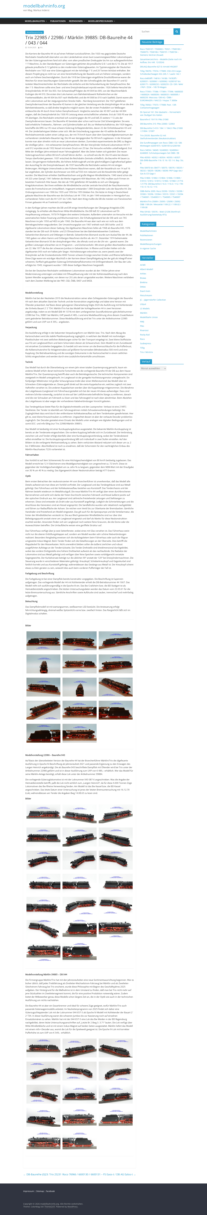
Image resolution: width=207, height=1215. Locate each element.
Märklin (143, 313)
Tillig (142, 347)
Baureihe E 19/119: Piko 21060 (154, 119)
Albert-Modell (146, 269)
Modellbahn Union (149, 317)
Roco (142, 339)
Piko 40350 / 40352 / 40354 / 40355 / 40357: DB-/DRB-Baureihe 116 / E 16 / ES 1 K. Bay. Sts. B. (162, 160)
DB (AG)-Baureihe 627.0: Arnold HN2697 (159, 66)
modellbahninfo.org (44, 6)
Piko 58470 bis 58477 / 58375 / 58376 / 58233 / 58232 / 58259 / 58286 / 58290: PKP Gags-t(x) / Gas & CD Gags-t (161, 170)
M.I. (41, 47)
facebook (50, 1191)
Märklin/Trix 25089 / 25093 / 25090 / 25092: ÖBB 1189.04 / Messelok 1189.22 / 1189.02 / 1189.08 (160, 204)
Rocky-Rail (145, 334)
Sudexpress (145, 343)
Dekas (143, 286)
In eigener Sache (148, 248)
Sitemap (40, 1191)
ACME (143, 265)
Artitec (143, 273)
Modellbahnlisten (35, 21)
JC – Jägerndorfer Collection (153, 299)
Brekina (143, 282)
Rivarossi (144, 330)
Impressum (28, 1191)
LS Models (145, 308)
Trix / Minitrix (146, 352)
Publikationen (58, 21)
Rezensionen (76, 21)
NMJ (142, 321)
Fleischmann (146, 295)
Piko (142, 326)
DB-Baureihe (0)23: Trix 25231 (42, 1174)
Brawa (143, 278)
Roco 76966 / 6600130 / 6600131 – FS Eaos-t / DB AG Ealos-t (99, 1174)
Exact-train (145, 291)
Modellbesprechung (34, 32)
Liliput (143, 304)
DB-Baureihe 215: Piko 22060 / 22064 (157, 123)
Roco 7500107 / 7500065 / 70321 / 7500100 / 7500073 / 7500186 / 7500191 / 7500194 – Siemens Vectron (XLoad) (160, 52)
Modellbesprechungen (100, 21)
